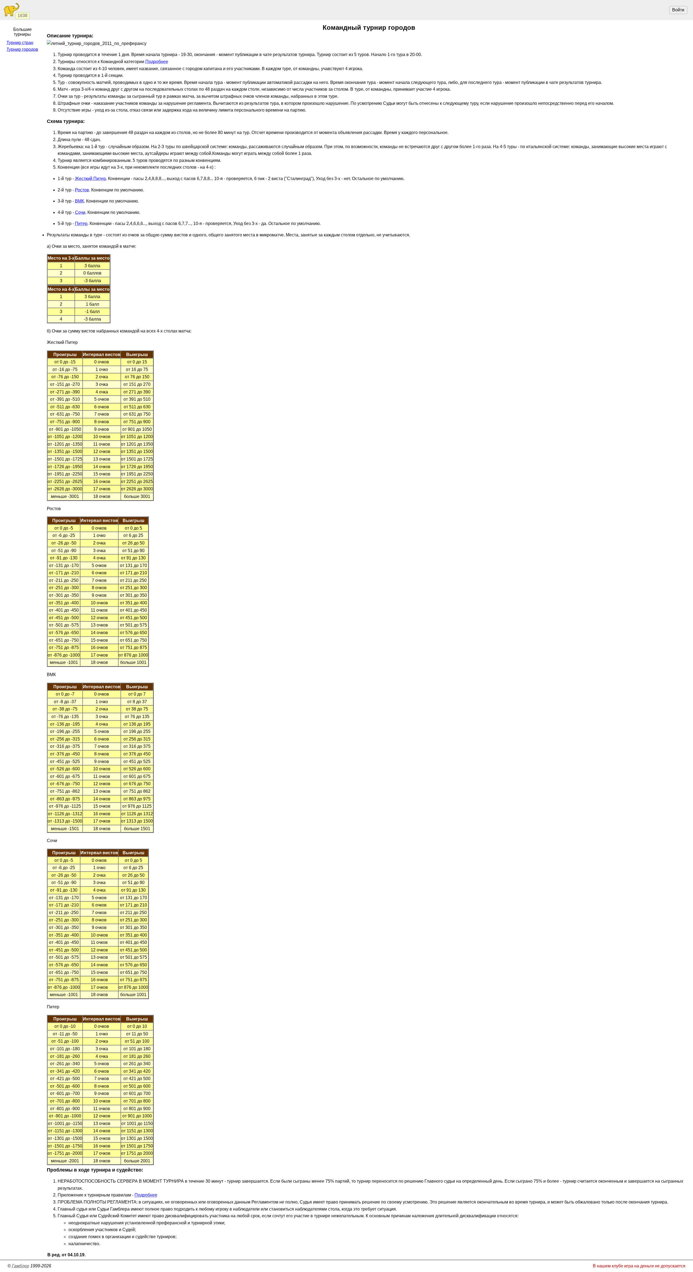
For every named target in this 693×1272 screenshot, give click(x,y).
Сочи (80, 212)
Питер (81, 223)
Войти (678, 10)
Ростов (82, 190)
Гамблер (20, 1266)
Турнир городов (22, 49)
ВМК (79, 201)
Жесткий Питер (90, 178)
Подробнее (156, 61)
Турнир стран (19, 42)
